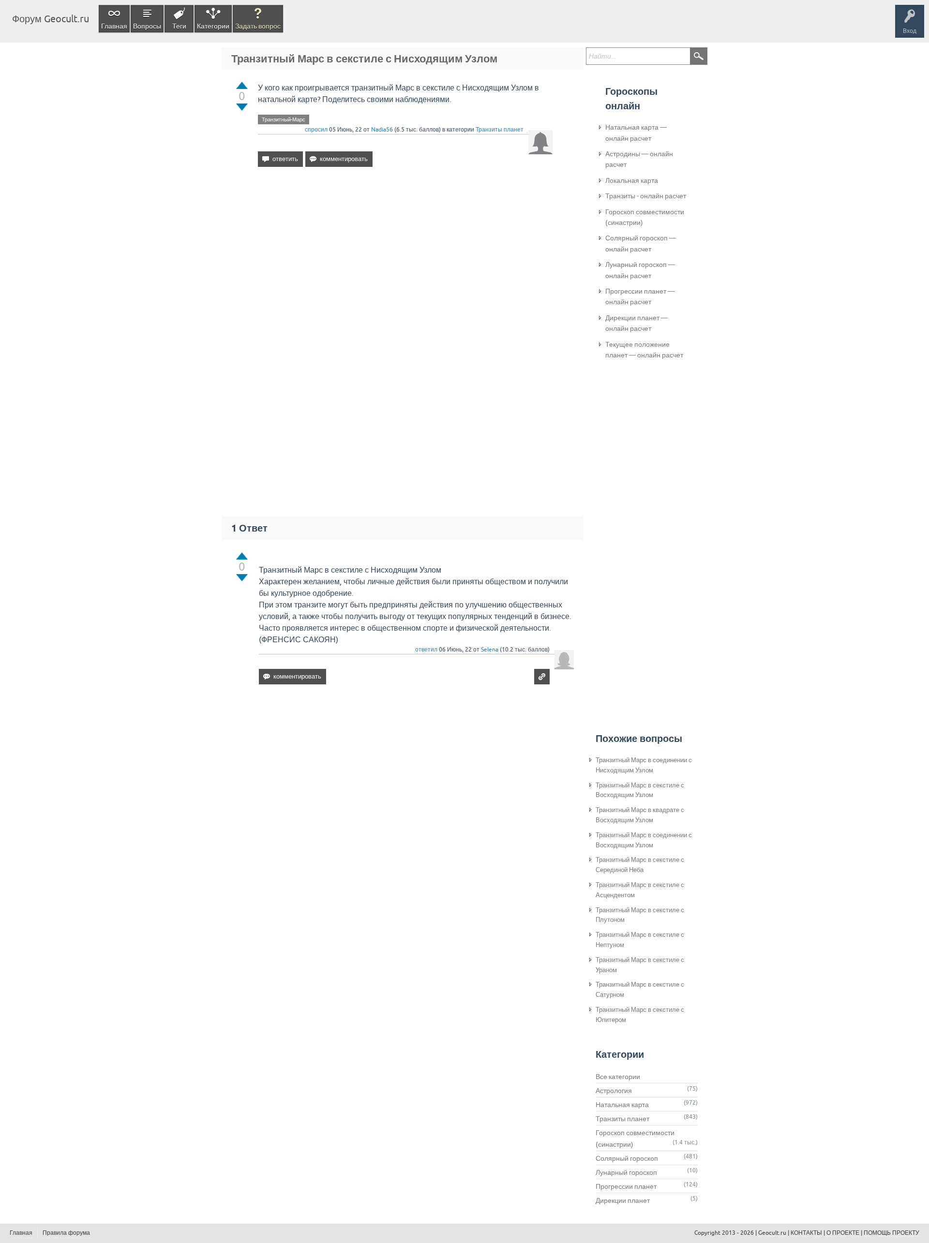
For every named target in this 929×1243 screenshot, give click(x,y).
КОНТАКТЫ (806, 1232)
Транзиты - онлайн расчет (645, 196)
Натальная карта (622, 1105)
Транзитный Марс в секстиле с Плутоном (640, 915)
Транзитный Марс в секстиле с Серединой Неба (640, 864)
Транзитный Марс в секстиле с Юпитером (640, 1014)
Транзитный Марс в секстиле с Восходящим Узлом (640, 790)
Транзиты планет (500, 129)
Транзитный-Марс (283, 119)
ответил (426, 649)
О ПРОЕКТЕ (842, 1232)
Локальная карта (631, 180)
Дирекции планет (623, 1200)
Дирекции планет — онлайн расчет (636, 323)
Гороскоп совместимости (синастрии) (644, 217)
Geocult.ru (772, 1232)
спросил (316, 129)
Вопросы (147, 26)
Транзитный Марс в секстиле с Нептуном (640, 939)
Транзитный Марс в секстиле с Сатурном (640, 989)
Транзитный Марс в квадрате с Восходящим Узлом (640, 815)
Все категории (618, 1076)
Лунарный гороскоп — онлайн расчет (640, 270)
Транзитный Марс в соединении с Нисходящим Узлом (644, 765)
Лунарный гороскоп (626, 1172)
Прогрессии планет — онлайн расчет (639, 296)
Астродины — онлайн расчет (639, 159)
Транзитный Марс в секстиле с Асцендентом (640, 890)
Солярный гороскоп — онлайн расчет (640, 243)
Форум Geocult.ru (50, 18)
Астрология (614, 1091)
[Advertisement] (405, 258)
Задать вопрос (258, 26)
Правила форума (66, 1232)
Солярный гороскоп (627, 1158)
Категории (213, 26)
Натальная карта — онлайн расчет (636, 132)
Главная (114, 26)
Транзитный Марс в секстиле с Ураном (640, 965)
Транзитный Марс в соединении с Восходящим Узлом (644, 840)
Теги (179, 26)
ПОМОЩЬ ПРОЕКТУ (891, 1232)
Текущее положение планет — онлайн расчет (644, 349)
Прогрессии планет (626, 1186)
